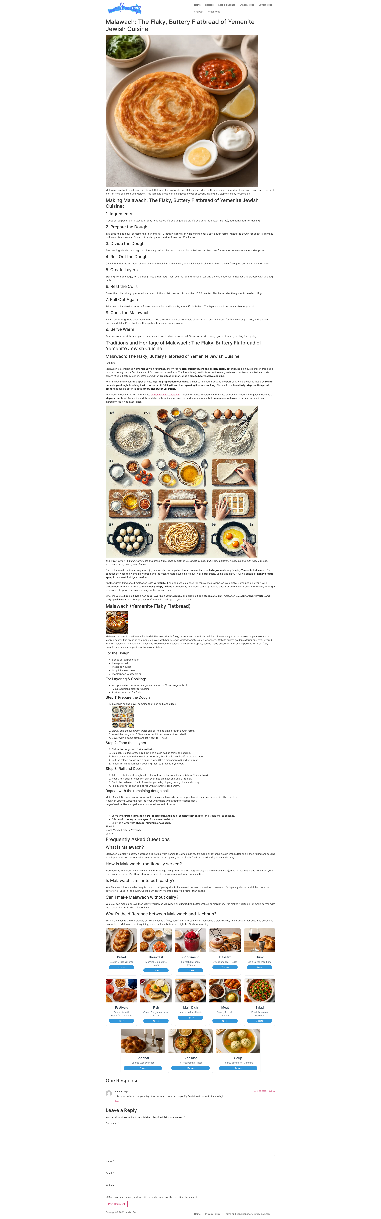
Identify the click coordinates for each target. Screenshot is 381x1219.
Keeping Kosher (226, 4)
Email (110, 1173)
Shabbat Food (246, 4)
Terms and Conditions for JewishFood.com (247, 1214)
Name (110, 1161)
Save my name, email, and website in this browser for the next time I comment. (152, 1197)
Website (110, 1185)
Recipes (209, 4)
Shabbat (198, 11)
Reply (117, 1101)
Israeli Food (214, 11)
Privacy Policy (212, 1214)
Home (197, 4)
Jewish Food (265, 4)
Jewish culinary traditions (165, 394)
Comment (112, 1123)
